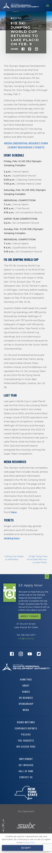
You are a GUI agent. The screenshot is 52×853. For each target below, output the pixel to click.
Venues (26, 691)
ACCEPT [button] (26, 848)
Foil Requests (26, 740)
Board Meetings (26, 722)
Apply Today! (29, 616)
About (26, 685)
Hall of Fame (26, 771)
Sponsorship (26, 703)
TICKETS (39, 147)
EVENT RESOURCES (20, 147)
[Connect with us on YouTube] (30, 654)
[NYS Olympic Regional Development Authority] (21, 6)
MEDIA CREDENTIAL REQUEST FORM (26, 143)
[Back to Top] (47, 576)
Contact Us (26, 777)
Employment (26, 759)
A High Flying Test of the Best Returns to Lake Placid (37, 559)
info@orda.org (26, 638)
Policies (26, 734)
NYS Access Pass (26, 746)
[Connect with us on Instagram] (21, 654)
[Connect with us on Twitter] (39, 654)
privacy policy (29, 842)
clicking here (12, 538)
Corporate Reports (26, 728)
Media (26, 709)
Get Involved (26, 765)
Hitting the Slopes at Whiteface (14, 558)
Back (16, 11)
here (14, 512)
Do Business (26, 697)
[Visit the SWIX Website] (26, 825)
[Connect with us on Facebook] (12, 654)
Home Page (26, 679)
